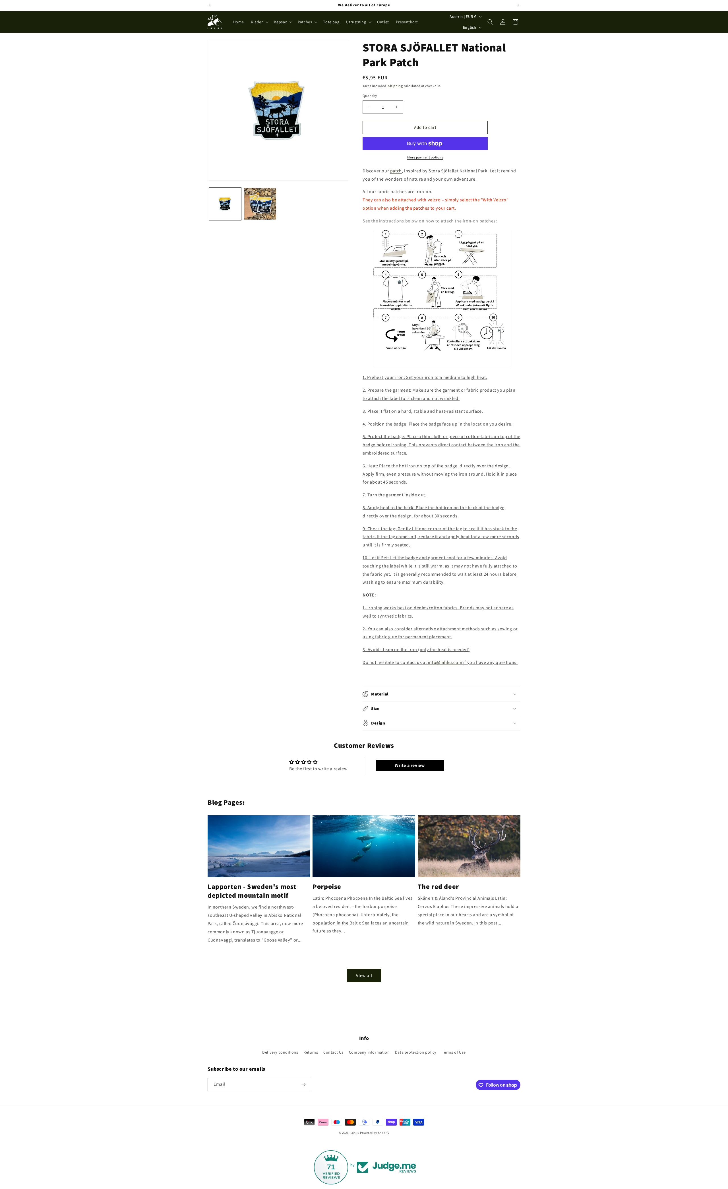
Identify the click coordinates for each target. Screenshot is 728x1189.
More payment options (425, 157)
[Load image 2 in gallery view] (260, 204)
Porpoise (327, 886)
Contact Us (333, 1051)
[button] (259, 22)
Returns (310, 1051)
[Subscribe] (303, 1084)
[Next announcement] (518, 5)
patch (396, 171)
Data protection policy (416, 1051)
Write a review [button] (410, 765)
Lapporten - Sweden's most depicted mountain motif (252, 891)
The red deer (438, 886)
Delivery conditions (280, 1051)
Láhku (355, 1133)
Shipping (395, 86)
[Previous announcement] (209, 5)
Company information (369, 1051)
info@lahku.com (445, 662)
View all (364, 975)
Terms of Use (454, 1051)
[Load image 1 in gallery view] (225, 204)
